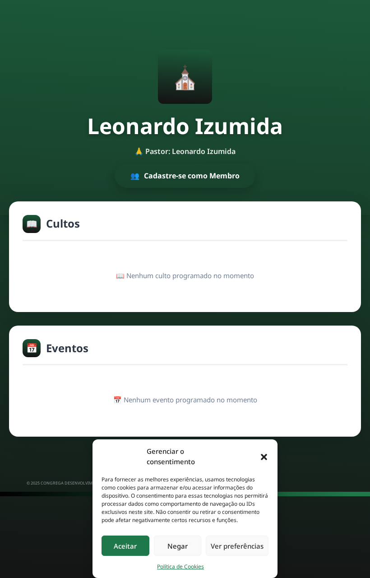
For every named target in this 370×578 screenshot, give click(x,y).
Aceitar (125, 545)
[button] (263, 456)
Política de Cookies (180, 566)
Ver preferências (237, 545)
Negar (177, 545)
